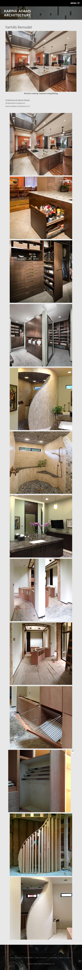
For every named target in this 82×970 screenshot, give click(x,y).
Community (53, 958)
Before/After (28, 958)
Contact (68, 958)
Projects (19, 958)
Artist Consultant (41, 958)
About (61, 958)
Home (12, 958)
